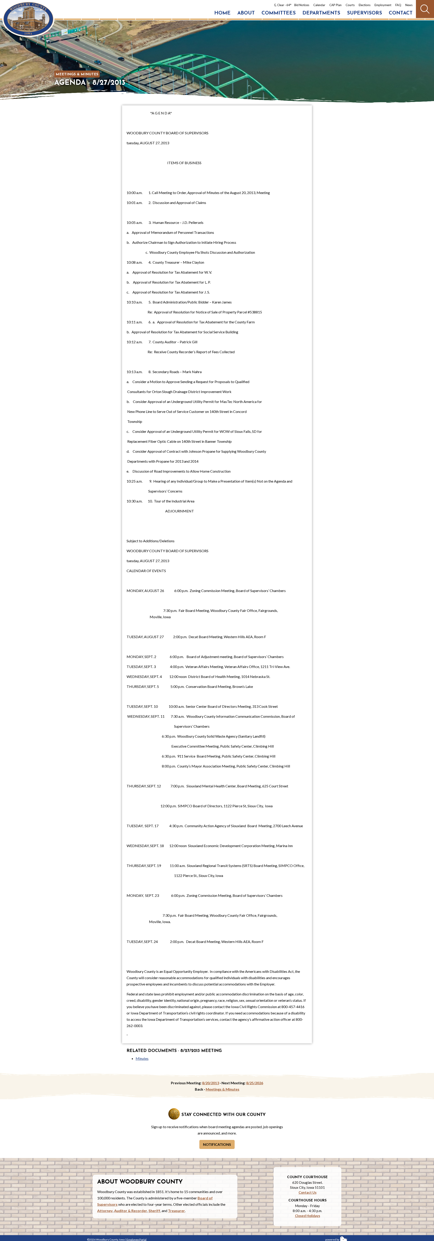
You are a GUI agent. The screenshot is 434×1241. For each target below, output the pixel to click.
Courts (350, 5)
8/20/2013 (210, 1083)
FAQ (398, 5)
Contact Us (307, 1192)
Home (222, 13)
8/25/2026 (254, 1083)
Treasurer (176, 1210)
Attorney (105, 1210)
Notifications (217, 1144)
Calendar (319, 5)
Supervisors (364, 13)
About (246, 13)
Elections (364, 5)
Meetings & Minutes (77, 74)
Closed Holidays (307, 1216)
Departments (321, 13)
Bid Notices (301, 5)
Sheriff (154, 1210)
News (409, 5)
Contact (401, 13)
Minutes (142, 1058)
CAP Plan (335, 5)
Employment (383, 5)
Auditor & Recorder (130, 1210)
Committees (279, 13)
